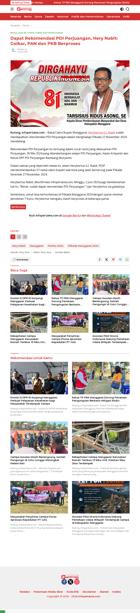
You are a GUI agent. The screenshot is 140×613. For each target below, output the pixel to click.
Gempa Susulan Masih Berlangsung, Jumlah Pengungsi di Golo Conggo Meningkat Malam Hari (110, 301)
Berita (13, 32)
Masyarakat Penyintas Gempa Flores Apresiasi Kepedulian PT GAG (66, 339)
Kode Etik (73, 591)
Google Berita (71, 215)
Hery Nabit (18, 245)
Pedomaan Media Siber (48, 591)
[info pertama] (33, 9)
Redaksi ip (22, 49)
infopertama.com (89, 596)
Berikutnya (18, 206)
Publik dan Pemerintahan (49, 32)
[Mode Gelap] (122, 9)
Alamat (104, 591)
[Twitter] (70, 582)
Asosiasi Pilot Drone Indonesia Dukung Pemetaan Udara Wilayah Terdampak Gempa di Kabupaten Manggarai (111, 339)
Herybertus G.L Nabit (101, 132)
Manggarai (36, 245)
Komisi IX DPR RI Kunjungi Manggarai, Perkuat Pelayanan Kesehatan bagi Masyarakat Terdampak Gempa (27, 301)
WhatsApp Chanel (98, 215)
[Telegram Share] (120, 259)
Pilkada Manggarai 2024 (83, 245)
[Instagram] (77, 582)
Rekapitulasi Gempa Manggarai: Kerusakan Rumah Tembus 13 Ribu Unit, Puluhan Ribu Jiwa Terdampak (28, 339)
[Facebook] (64, 582)
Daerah (22, 32)
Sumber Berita (62, 252)
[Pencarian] (128, 9)
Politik (30, 32)
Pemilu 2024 (56, 245)
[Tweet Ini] (106, 259)
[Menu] (12, 9)
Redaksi (25, 591)
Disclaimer (89, 591)
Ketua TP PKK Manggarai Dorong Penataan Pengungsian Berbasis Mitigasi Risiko (81, 2)
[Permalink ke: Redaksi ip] (13, 50)
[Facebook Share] (99, 259)
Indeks (116, 591)
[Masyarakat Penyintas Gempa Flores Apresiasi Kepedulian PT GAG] (70, 322)
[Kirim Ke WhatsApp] (127, 259)
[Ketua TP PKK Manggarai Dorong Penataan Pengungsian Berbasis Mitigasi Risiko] (70, 284)
